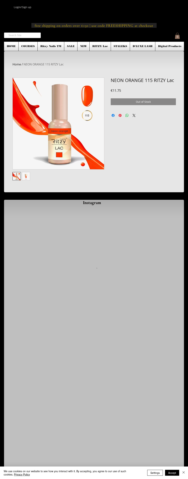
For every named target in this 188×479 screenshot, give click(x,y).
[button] (177, 36)
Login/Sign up (22, 7)
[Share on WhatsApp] (127, 115)
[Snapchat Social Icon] (84, 422)
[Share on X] (134, 115)
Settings (155, 473)
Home (16, 64)
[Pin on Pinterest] (120, 115)
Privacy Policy (22, 474)
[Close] (183, 472)
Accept (172, 473)
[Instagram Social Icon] (103, 422)
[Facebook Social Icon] (93, 422)
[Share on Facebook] (113, 115)
